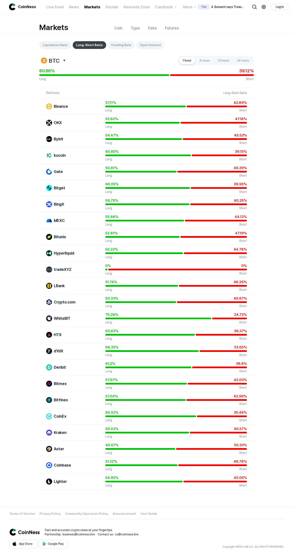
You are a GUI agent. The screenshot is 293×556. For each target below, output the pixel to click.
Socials (112, 7)
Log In (280, 7)
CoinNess (27, 7)
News (74, 7)
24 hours (243, 60)
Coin (118, 28)
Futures (172, 28)
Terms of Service (22, 513)
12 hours (223, 60)
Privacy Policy (50, 513)
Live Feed (55, 7)
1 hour (187, 60)
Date (152, 28)
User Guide (148, 513)
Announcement (124, 513)
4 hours (204, 60)
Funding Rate (121, 45)
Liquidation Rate (55, 45)
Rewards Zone (137, 7)
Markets (92, 7)
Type (135, 28)
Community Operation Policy (86, 513)
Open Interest (150, 45)
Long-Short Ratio (89, 45)
